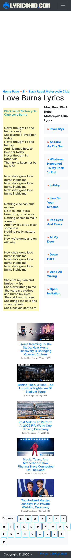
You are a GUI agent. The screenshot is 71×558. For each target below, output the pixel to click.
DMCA (54, 553)
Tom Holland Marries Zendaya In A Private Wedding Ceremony (35, 504)
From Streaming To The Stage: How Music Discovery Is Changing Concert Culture (35, 349)
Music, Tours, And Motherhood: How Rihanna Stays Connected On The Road (35, 465)
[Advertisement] (35, 48)
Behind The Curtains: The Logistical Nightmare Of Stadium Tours (35, 388)
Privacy (44, 553)
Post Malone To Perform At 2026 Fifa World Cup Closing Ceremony (35, 425)
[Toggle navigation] (63, 5)
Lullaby (55, 185)
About (63, 553)
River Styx (57, 129)
